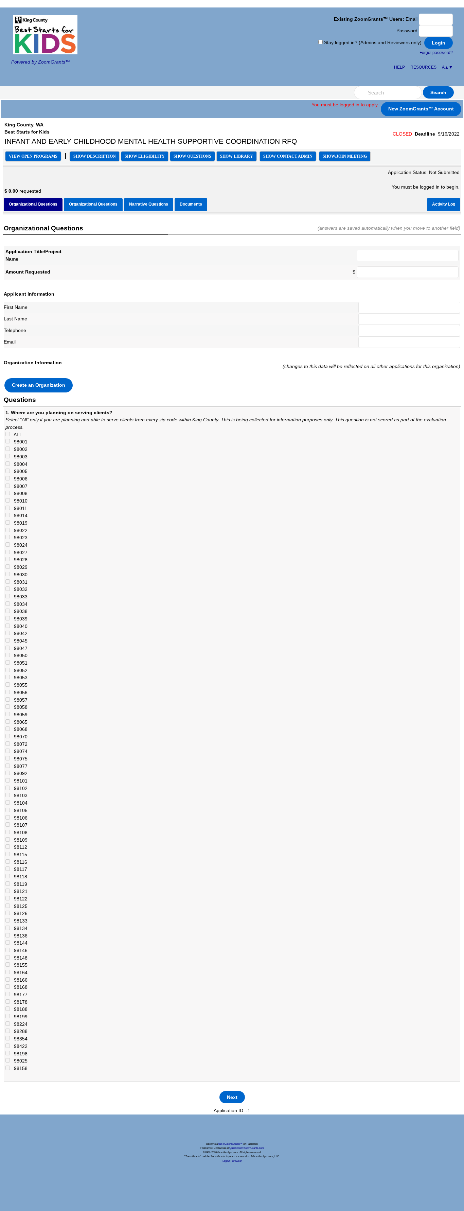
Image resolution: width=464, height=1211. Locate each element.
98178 (19, 1002)
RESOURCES (423, 67)
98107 (19, 825)
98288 (19, 1031)
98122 (19, 898)
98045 (19, 641)
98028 (19, 559)
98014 (19, 515)
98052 (19, 670)
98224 (19, 1024)
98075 (19, 758)
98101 (19, 781)
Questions (192, 156)
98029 (19, 567)
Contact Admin (288, 156)
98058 (19, 707)
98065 (19, 722)
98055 (19, 685)
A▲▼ (447, 67)
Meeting (345, 156)
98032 (19, 589)
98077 (19, 766)
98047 (19, 648)
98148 (19, 958)
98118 (18, 876)
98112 (18, 847)
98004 (19, 464)
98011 (18, 508)
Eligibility (145, 156)
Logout (226, 1160)
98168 (19, 987)
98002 (19, 449)
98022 (19, 530)
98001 (19, 441)
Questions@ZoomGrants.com (246, 1147)
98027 (19, 552)
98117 (18, 869)
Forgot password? (436, 53)
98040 (19, 626)
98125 (19, 906)
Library (236, 156)
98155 (19, 965)
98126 (19, 913)
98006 (19, 478)
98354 (19, 1038)
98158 (19, 1068)
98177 (19, 994)
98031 (19, 582)
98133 (19, 921)
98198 (19, 1053)
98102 (19, 788)
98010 (19, 501)
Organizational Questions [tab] (33, 204)
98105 (19, 810)
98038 (19, 611)
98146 (19, 950)
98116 (18, 862)
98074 (19, 751)
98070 (19, 736)
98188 (19, 1009)
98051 (19, 663)
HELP (399, 67)
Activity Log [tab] (443, 204)
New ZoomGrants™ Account (421, 108)
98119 (18, 884)
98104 (19, 803)
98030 (19, 574)
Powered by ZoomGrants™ (40, 61)
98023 (19, 537)
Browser (237, 1160)
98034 (19, 604)
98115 (18, 854)
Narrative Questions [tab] (148, 204)
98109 (19, 840)
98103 (19, 795)
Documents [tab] (191, 204)
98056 (19, 692)
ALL (16, 434)
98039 (19, 618)
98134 (19, 928)
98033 (19, 596)
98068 (19, 729)
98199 (19, 1016)
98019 (19, 523)
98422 (19, 1046)
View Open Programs (33, 156)
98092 (19, 773)
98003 (19, 456)
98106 (19, 818)
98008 (19, 493)
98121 (19, 891)
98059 (19, 714)
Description (94, 156)
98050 (19, 655)
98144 (19, 943)
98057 (19, 700)
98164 (19, 972)
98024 (19, 545)
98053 (19, 677)
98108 (19, 832)
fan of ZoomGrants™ (230, 1143)
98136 (19, 935)
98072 (19, 744)
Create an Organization (38, 385)
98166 (19, 980)
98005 (19, 471)
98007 (19, 486)
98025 (19, 1061)
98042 (19, 633)
